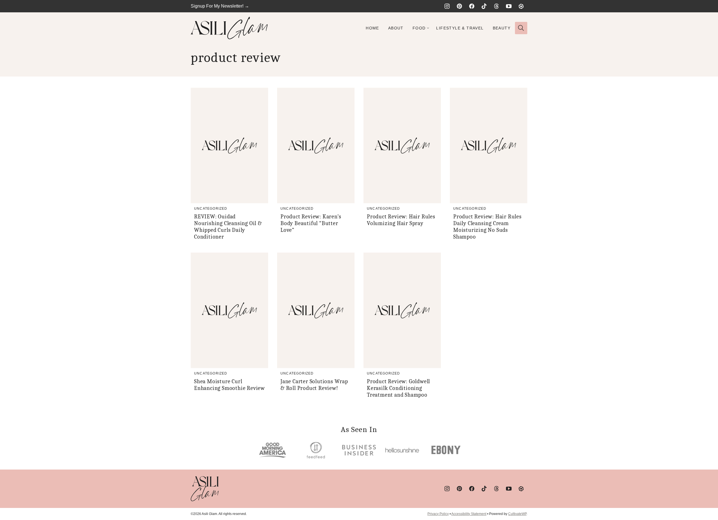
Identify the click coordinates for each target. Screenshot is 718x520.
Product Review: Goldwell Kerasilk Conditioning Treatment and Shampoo (398, 388)
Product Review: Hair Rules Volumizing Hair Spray (401, 220)
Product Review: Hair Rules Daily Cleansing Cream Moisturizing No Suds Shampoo (487, 226)
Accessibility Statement (468, 514)
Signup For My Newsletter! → (220, 6)
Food (419, 28)
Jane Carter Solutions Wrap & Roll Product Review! (314, 384)
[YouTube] (509, 6)
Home (372, 28)
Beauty (501, 28)
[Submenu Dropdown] (428, 28)
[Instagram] (447, 6)
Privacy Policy (438, 514)
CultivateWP (517, 514)
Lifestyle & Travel (460, 28)
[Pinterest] (459, 6)
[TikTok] (484, 6)
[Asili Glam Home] (229, 28)
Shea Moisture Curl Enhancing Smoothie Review (229, 384)
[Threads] (496, 6)
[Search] (521, 28)
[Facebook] (472, 6)
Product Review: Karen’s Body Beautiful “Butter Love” (310, 223)
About (396, 28)
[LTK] (521, 6)
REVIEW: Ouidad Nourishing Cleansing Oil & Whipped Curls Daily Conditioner (228, 226)
